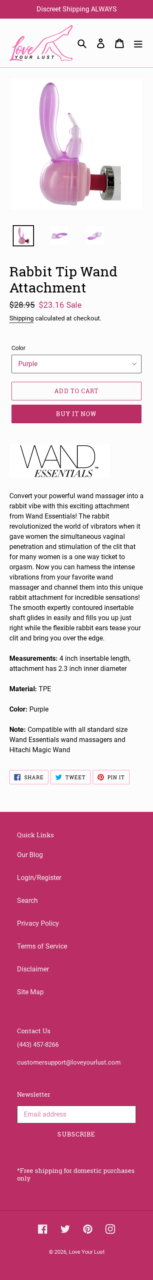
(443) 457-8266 (38, 1044)
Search (27, 901)
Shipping (21, 318)
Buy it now (76, 414)
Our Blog (30, 855)
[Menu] (138, 42)
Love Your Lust (87, 1252)
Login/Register (39, 878)
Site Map (30, 992)
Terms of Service (42, 946)
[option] (19, 238)
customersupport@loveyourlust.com (69, 1062)
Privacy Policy (38, 923)
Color (18, 348)
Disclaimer (33, 969)
